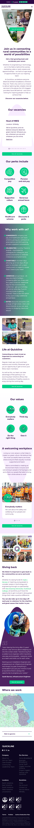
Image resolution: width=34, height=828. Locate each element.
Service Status (24, 789)
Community (6, 765)
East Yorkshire (7, 785)
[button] (32, 6)
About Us (5, 758)
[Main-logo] (5, 7)
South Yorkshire (7, 787)
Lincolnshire (6, 792)
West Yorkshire (7, 789)
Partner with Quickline (23, 773)
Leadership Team (8, 767)
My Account (23, 785)
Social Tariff (23, 764)
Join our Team (7, 760)
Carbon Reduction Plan (22, 814)
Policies (10, 814)
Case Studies (6, 762)
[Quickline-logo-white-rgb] (8, 746)
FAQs (21, 783)
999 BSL (22, 792)
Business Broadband (23, 761)
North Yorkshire (7, 783)
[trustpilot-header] (17, 2)
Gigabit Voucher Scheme (25, 767)
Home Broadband (25, 758)
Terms (4, 814)
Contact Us (23, 787)
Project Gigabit (24, 770)
